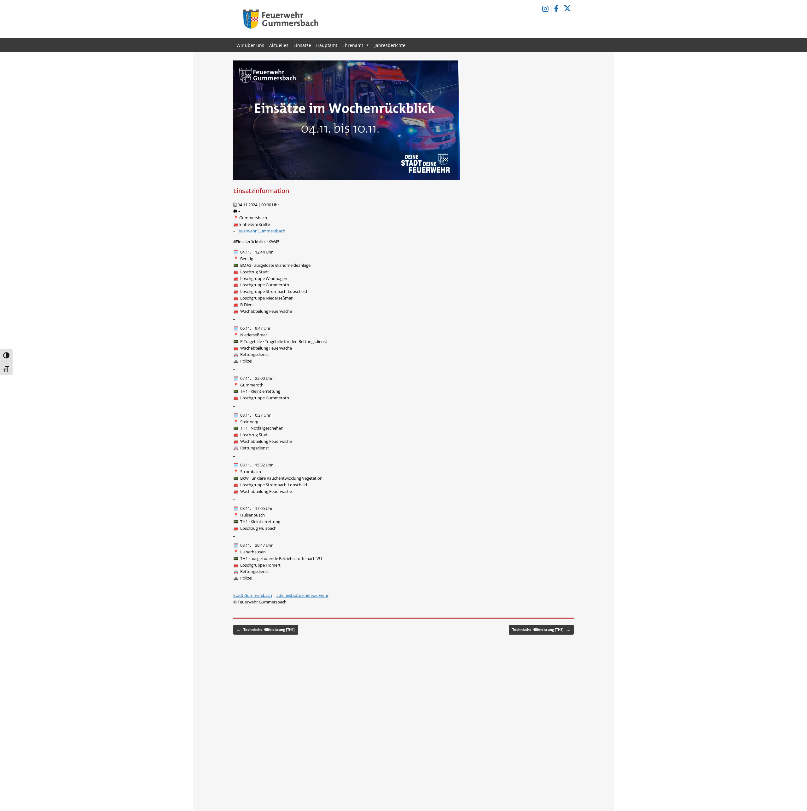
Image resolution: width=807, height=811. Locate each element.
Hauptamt (326, 45)
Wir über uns (250, 45)
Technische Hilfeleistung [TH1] (266, 629)
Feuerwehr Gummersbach (260, 231)
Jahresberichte (389, 45)
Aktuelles (278, 45)
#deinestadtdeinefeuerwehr (302, 595)
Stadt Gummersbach (252, 595)
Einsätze (302, 45)
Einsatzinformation (261, 190)
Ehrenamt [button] (352, 45)
